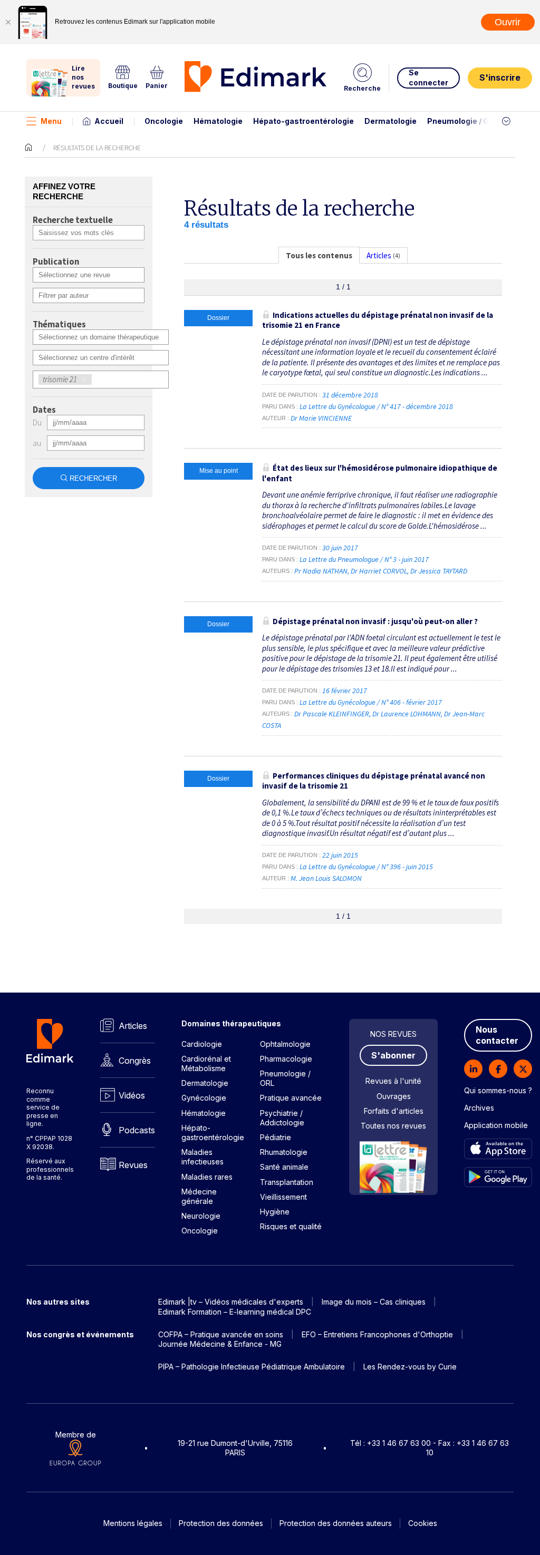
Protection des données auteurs (335, 1523)
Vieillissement (283, 1196)
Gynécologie (203, 1097)
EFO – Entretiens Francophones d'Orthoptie (377, 1334)
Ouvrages (394, 1096)
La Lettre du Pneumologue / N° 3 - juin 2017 (365, 559)
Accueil (108, 120)
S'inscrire (499, 77)
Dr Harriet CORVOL (379, 571)
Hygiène (275, 1211)
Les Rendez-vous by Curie (410, 1366)
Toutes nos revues (393, 1125)
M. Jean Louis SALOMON (326, 878)
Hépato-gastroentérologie (303, 120)
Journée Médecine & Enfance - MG (220, 1343)
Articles (133, 1026)
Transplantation (286, 1182)
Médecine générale (199, 1196)
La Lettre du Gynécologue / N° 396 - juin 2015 (367, 866)
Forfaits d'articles (393, 1110)
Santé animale (284, 1166)
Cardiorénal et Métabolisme (206, 1063)
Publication (56, 262)
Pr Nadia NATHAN (321, 571)
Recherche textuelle (73, 220)
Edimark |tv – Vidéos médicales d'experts (230, 1301)
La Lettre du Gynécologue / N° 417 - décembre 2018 (377, 406)
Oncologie (163, 120)
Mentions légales (132, 1523)
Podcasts (137, 1130)
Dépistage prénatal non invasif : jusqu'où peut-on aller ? (375, 621)
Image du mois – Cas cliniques (374, 1301)
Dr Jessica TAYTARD (438, 571)
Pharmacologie (286, 1058)
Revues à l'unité (393, 1080)
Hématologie (218, 120)
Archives (479, 1107)
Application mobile (496, 1125)
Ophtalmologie (285, 1043)
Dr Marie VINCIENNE (321, 418)
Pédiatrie (275, 1137)
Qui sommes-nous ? (498, 1090)
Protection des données (221, 1523)
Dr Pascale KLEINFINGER (331, 713)
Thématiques (59, 324)
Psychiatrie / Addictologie (282, 1118)
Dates (44, 410)
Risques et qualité (291, 1226)
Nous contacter (497, 1035)
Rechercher (93, 478)
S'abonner (393, 1055)
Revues (133, 1165)
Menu (51, 120)
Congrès (135, 1060)
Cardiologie (201, 1043)
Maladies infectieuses (202, 1157)
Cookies (422, 1523)
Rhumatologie (283, 1152)
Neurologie (200, 1215)
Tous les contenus (319, 255)
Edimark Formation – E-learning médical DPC (234, 1311)
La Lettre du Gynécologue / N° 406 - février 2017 (371, 702)
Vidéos (132, 1095)
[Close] (8, 22)
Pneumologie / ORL (462, 120)
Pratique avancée (291, 1097)
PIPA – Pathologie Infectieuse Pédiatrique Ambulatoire (251, 1366)
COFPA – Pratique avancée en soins (220, 1334)
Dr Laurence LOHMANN (406, 713)
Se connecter (428, 77)
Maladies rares (207, 1176)
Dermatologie (390, 120)
